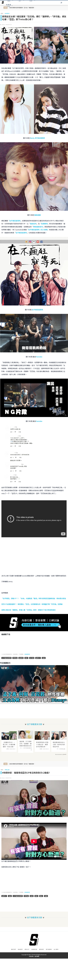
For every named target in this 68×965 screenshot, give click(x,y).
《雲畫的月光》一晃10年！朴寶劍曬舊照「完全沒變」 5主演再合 (9, 744)
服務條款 (41, 949)
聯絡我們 (20, 949)
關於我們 (13, 949)
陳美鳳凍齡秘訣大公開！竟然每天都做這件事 (59, 744)
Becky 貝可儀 (35, 138)
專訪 (41, 896)
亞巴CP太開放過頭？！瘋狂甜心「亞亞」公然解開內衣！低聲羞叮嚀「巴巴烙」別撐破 (32, 604)
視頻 (46, 896)
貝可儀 (32, 658)
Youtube (39, 357)
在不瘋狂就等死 (15, 221)
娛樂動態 (7, 13)
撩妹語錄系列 (38, 227)
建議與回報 (34, 949)
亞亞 (43, 658)
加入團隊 (56, 949)
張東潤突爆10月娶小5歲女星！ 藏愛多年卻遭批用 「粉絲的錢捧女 (42, 744)
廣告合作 (27, 949)
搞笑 (31, 896)
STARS (8, 5)
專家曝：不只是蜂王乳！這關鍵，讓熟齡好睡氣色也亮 (25, 743)
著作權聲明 (49, 949)
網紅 (26, 658)
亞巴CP (38, 658)
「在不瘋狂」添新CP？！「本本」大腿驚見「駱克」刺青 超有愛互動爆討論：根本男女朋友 (33, 598)
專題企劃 (7, 770)
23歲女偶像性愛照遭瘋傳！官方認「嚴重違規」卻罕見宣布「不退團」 (22, 764)
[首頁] (34, 939)
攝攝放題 (37, 215)
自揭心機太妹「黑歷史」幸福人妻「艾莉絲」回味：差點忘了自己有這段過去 (28, 610)
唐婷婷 (42, 138)
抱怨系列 (33, 224)
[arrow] (3, 2)
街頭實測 (44, 224)
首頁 (2, 13)
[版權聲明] (27, 654)
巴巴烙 (15, 658)
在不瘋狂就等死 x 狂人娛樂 (37, 230)
